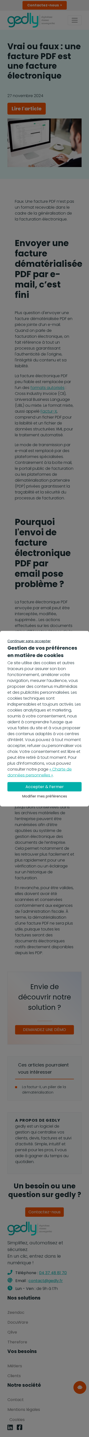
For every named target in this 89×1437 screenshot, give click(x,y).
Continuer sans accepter (29, 640)
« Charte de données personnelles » (39, 772)
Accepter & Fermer (44, 786)
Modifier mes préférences (44, 796)
